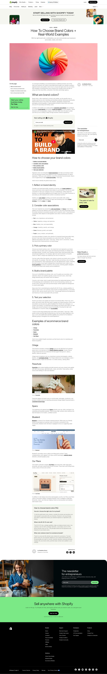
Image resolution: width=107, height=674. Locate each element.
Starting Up (23, 6)
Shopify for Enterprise (92, 635)
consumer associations (60, 107)
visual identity (41, 109)
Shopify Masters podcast (56, 350)
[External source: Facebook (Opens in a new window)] (76, 670)
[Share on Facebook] (67, 552)
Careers (47, 633)
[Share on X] (70, 552)
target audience (66, 188)
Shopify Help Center (64, 633)
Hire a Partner (62, 635)
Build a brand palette (38, 167)
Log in (85, 2)
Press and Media (49, 637)
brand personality (51, 177)
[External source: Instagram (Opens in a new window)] (86, 670)
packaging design (43, 358)
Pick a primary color (38, 165)
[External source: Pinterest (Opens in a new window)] (96, 670)
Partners (47, 640)
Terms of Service (26, 670)
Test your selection (38, 169)
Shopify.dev (76, 631)
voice (43, 201)
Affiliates (47, 642)
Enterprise (43, 2)
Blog (11, 6)
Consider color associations (40, 163)
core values (42, 197)
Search (94, 6)
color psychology (55, 209)
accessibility (54, 308)
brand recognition (57, 109)
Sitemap (43, 670)
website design (68, 455)
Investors (47, 635)
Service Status (48, 646)
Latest (35, 6)
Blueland (35, 334)
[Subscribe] (95, 140)
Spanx (35, 332)
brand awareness (53, 172)
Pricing (37, 2)
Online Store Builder (49, 656)
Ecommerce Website (50, 660)
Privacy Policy (89, 146)
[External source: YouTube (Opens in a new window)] (83, 670)
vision (49, 201)
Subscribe (94, 582)
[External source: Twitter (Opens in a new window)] (79, 670)
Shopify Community (63, 640)
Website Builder (48, 658)
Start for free (93, 2)
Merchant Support (63, 631)
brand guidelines (36, 264)
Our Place (36, 336)
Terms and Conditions (84, 586)
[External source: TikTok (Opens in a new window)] (90, 670)
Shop (88, 631)
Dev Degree (76, 635)
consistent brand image (38, 401)
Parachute (36, 330)
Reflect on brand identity (40, 161)
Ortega (35, 327)
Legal (46, 644)
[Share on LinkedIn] (74, 552)
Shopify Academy (63, 637)
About (46, 631)
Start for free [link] (68, 122)
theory (64, 209)
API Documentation (77, 633)
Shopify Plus (90, 633)
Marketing (30, 6)
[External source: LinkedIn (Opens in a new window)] (93, 670)
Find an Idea (16, 6)
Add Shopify (82, 261)
